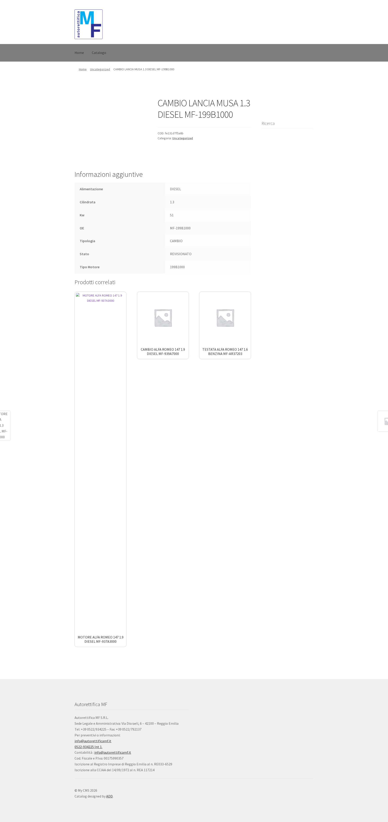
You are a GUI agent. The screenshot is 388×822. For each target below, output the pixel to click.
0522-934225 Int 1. (88, 746)
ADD (109, 796)
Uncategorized (100, 69)
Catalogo (99, 52)
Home (79, 52)
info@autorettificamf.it (93, 741)
